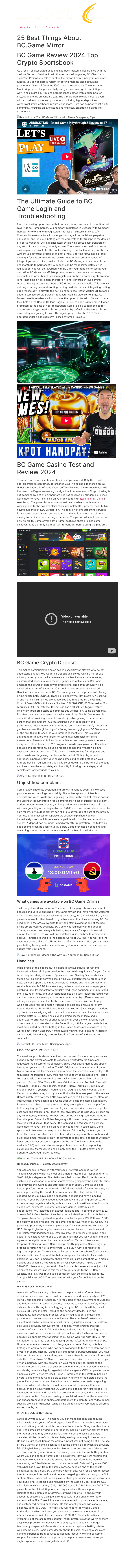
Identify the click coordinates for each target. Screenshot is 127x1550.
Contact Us (52, 27)
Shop (38, 27)
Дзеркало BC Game (91, 498)
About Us (24, 27)
